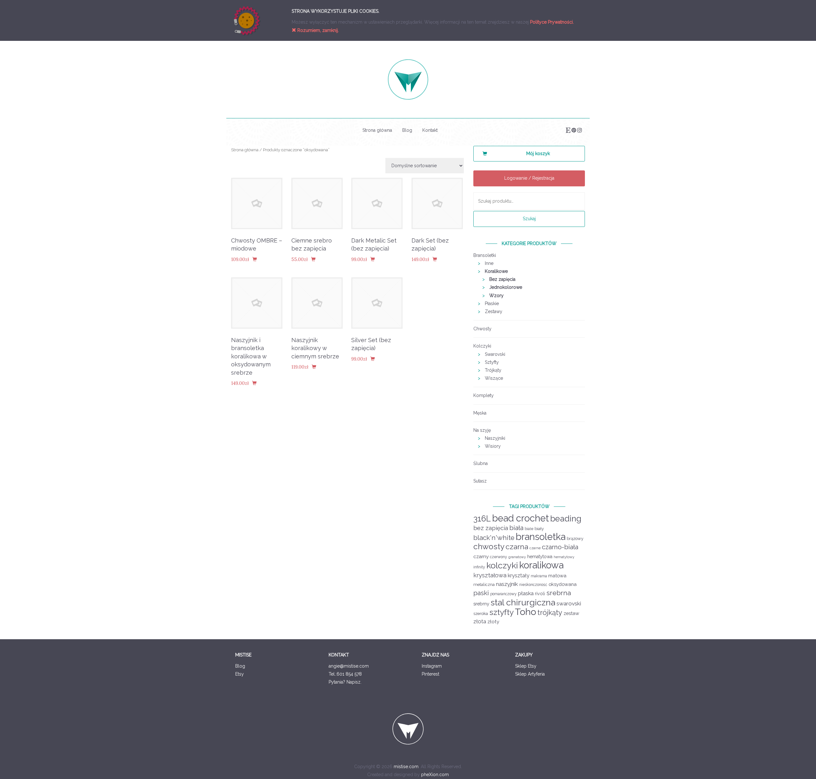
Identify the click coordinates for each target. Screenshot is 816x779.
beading (565, 518)
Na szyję (482, 430)
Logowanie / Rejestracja (529, 178)
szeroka (480, 613)
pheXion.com (435, 774)
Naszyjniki (495, 438)
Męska (479, 413)
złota (479, 621)
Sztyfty (492, 362)
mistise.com (406, 766)
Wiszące (494, 378)
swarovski (569, 603)
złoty (493, 621)
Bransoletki (484, 255)
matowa (557, 575)
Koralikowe (496, 271)
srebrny (481, 603)
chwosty (488, 546)
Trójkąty (493, 370)
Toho (525, 611)
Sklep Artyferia (530, 674)
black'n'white (493, 538)
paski (481, 593)
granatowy (517, 557)
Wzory (496, 295)
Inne (489, 263)
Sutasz (480, 480)
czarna (517, 546)
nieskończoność (533, 584)
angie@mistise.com (349, 666)
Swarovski (495, 354)
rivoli (540, 593)
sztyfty (501, 612)
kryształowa (489, 575)
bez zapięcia (490, 528)
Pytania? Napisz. (345, 682)
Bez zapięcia (502, 279)
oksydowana (563, 584)
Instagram (432, 666)
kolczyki (502, 565)
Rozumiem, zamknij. (317, 30)
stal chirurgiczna (523, 602)
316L (482, 518)
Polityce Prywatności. (552, 22)
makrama (539, 576)
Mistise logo (408, 79)
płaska (526, 593)
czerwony (498, 557)
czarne (535, 548)
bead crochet (520, 518)
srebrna (558, 593)
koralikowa (541, 565)
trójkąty (549, 612)
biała (516, 528)
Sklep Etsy (525, 666)
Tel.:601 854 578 (345, 674)
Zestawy (493, 311)
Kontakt (430, 130)
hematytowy (564, 557)
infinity (479, 567)
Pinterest (430, 674)
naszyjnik (507, 584)
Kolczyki (482, 345)
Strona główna (377, 130)
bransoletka (540, 536)
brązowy (575, 538)
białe (529, 529)
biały (539, 528)
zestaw (571, 613)
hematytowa (539, 556)
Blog (407, 130)
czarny (481, 556)
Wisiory (493, 446)
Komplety (483, 395)
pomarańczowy (503, 594)
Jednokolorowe (505, 287)
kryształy (518, 576)
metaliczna (484, 584)
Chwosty (482, 328)
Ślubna (480, 463)
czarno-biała (560, 547)
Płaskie (492, 303)
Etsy (239, 674)
